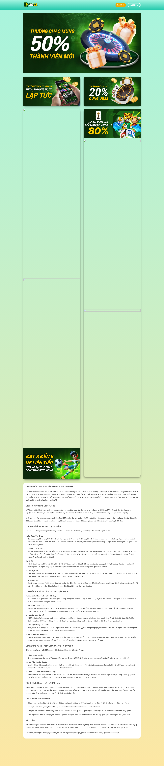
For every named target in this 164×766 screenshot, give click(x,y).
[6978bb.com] (34, 5)
